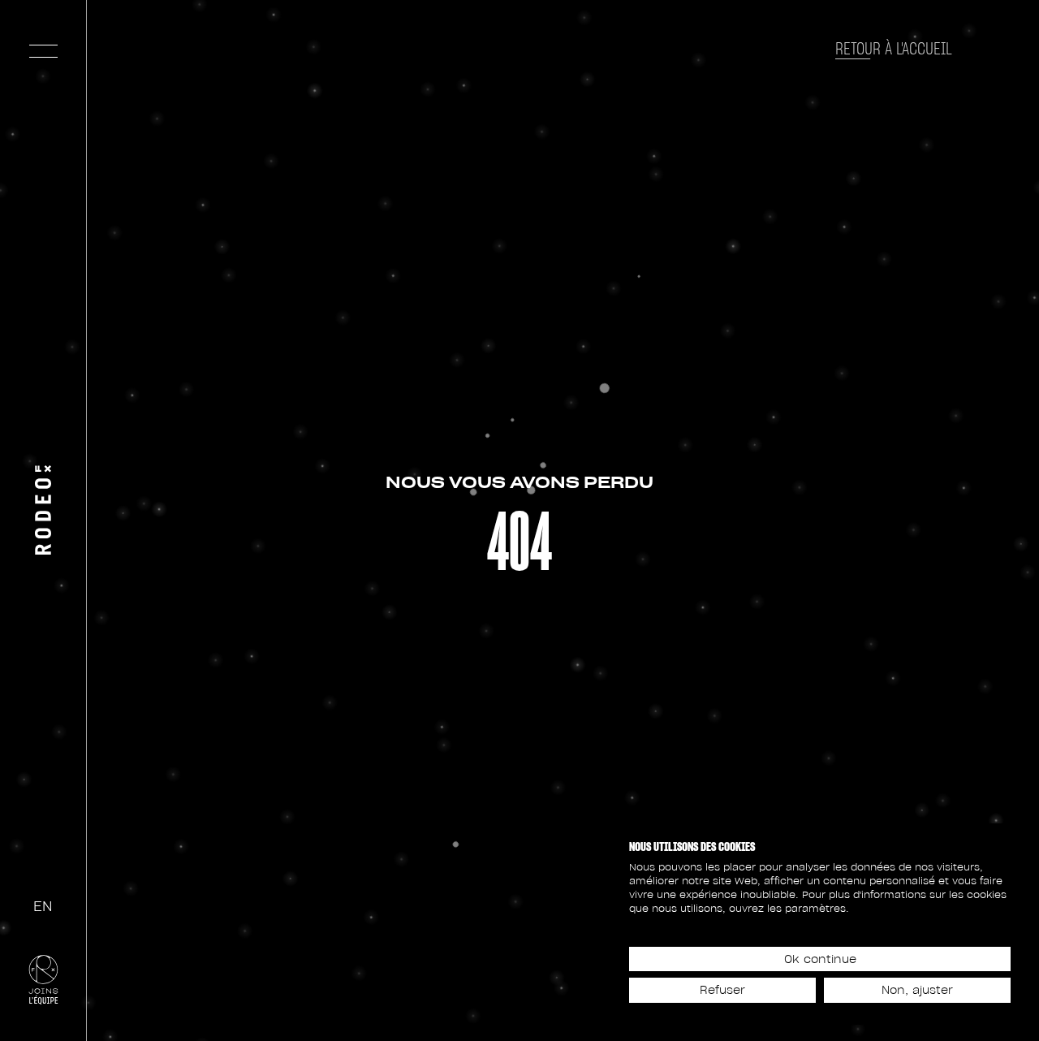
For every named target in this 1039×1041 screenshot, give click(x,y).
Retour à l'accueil (893, 49)
